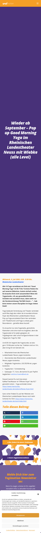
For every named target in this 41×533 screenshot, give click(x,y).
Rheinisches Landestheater (13, 282)
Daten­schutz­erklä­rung (22, 530)
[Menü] (38, 3)
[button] (38, 494)
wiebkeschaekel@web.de (20, 374)
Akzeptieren (20, 515)
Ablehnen (20, 521)
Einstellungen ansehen (20, 526)
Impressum (32, 530)
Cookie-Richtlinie (10, 530)
